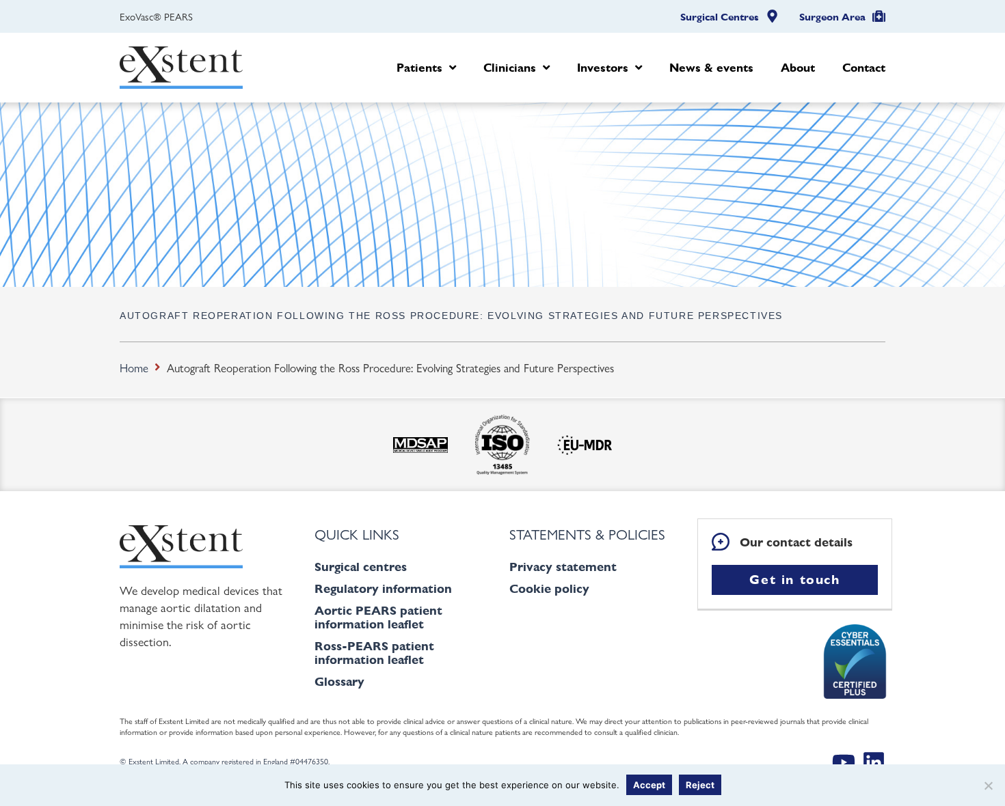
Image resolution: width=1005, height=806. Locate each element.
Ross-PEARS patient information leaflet (374, 652)
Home (134, 367)
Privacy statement (563, 566)
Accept (649, 784)
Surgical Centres (719, 17)
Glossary (339, 681)
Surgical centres (360, 566)
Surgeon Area (832, 17)
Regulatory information (383, 588)
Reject (700, 784)
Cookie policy (549, 588)
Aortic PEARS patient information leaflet (378, 617)
